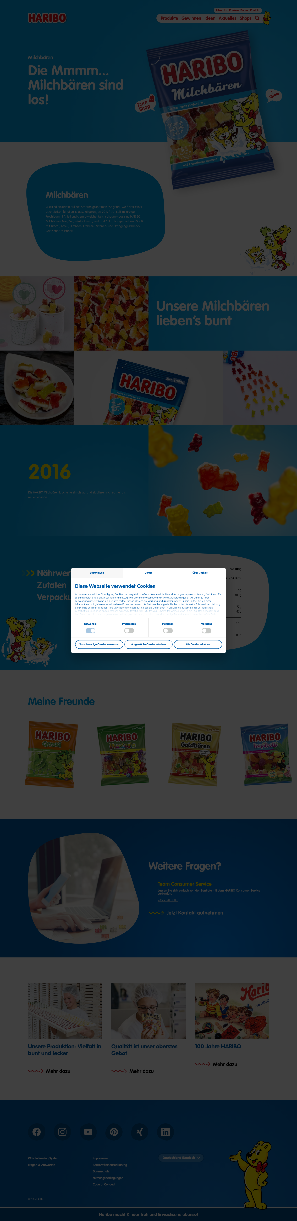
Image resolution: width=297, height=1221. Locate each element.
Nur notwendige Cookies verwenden (99, 644)
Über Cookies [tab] (199, 572)
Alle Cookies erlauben (198, 644)
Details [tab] (148, 572)
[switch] (129, 630)
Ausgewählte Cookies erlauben (148, 644)
